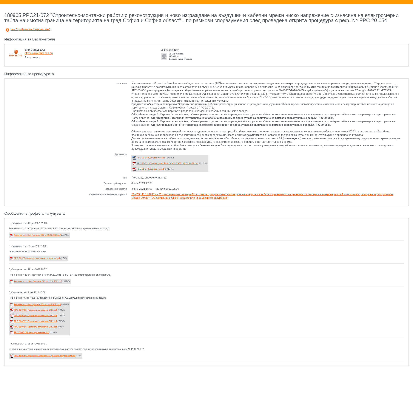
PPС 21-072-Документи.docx (151, 158)
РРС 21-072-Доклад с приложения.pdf (31, 332)
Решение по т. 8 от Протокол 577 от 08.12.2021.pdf (37, 235)
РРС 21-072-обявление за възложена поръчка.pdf (37, 258)
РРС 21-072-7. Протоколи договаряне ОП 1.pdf (35, 321)
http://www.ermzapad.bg (39, 53)
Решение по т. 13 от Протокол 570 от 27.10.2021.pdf (38, 281)
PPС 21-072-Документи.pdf (151, 169)
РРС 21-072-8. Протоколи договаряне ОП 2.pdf (35, 327)
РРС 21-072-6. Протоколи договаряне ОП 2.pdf (35, 316)
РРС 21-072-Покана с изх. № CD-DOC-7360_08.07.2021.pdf (167, 163)
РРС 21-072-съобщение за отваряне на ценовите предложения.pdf (44, 356)
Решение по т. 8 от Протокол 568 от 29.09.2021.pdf (37, 304)
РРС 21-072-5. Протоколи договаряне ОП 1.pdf (35, 310)
